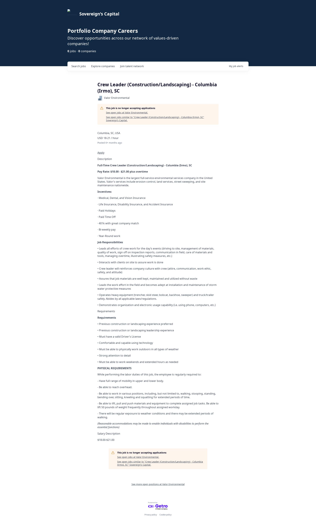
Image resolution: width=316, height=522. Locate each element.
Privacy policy (151, 514)
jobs (78, 66)
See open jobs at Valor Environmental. (127, 112)
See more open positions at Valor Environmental (158, 484)
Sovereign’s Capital (99, 14)
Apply (100, 152)
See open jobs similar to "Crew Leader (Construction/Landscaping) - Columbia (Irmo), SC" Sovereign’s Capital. (155, 119)
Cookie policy (165, 514)
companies (103, 66)
